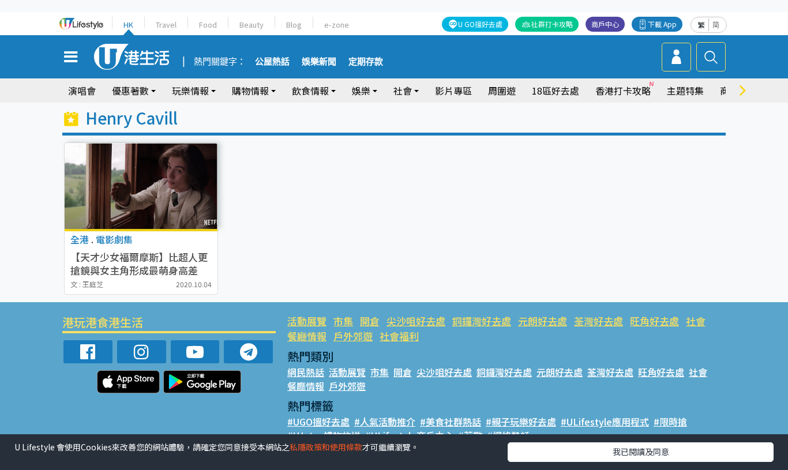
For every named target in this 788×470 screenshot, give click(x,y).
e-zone (336, 24)
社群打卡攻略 (552, 24)
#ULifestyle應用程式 (605, 421)
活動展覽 (307, 321)
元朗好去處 (542, 321)
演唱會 (82, 90)
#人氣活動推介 (384, 421)
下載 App (662, 24)
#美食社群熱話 (450, 421)
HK (128, 24)
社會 (696, 321)
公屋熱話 (272, 61)
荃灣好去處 (598, 321)
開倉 (370, 321)
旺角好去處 (654, 321)
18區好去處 (555, 90)
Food (208, 24)
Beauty (251, 24)
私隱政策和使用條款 (326, 447)
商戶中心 (605, 24)
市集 (343, 321)
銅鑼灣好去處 (481, 321)
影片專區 (453, 90)
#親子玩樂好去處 (521, 421)
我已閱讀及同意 (641, 451)
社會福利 (399, 336)
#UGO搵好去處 (318, 421)
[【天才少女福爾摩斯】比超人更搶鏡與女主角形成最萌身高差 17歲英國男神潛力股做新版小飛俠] (141, 186)
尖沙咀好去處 (416, 321)
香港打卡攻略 (623, 90)
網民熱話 (305, 372)
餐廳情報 (307, 336)
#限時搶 (670, 421)
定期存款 (365, 61)
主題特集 (685, 90)
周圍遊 (502, 90)
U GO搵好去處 (480, 24)
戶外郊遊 (353, 336)
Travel (166, 24)
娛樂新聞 (319, 61)
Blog (294, 24)
